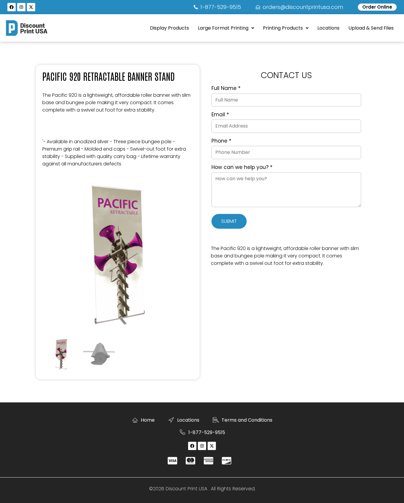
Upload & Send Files (371, 28)
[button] (225, 28)
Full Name (225, 88)
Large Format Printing (223, 28)
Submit (229, 221)
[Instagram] (21, 7)
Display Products (169, 28)
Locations (328, 28)
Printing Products (283, 28)
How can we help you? (241, 167)
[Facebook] (11, 7)
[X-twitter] (31, 7)
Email (220, 115)
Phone (221, 141)
